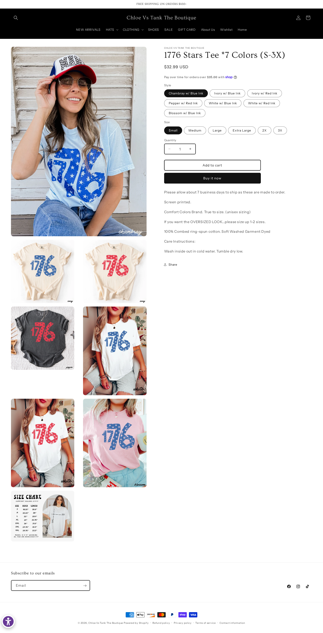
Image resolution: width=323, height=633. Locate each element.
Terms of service (205, 622)
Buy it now (212, 178)
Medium (195, 130)
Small (173, 130)
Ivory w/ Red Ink (264, 93)
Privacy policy (183, 622)
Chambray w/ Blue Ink (186, 93)
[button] (16, 18)
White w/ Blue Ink (223, 103)
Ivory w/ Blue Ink (227, 93)
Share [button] (173, 264)
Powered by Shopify (136, 622)
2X (264, 130)
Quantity (170, 140)
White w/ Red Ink (261, 103)
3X (280, 130)
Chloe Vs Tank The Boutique (105, 622)
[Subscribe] (85, 585)
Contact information (232, 622)
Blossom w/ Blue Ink (185, 113)
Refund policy (161, 622)
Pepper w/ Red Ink (183, 103)
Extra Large (242, 130)
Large (217, 130)
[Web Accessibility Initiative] (8, 621)
